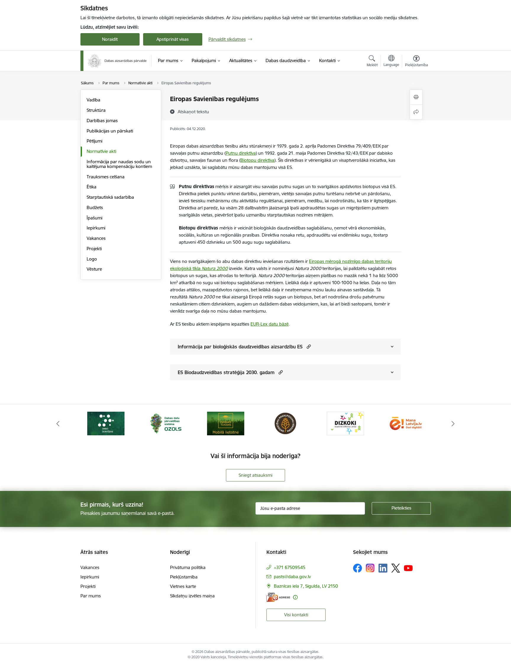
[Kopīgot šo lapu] (416, 112)
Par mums (90, 596)
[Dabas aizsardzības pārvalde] (117, 60)
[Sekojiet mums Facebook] (357, 568)
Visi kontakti (296, 614)
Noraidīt (110, 39)
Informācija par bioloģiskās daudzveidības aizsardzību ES (240, 347)
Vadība (93, 100)
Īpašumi (94, 218)
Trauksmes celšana (105, 177)
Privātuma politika (188, 567)
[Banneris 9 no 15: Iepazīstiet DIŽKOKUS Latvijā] (345, 423)
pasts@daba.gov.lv (292, 576)
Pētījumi (94, 141)
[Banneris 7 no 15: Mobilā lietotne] (225, 423)
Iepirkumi (96, 228)
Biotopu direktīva (257, 160)
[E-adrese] (278, 597)
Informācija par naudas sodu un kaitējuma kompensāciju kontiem (119, 164)
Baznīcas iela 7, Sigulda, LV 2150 (306, 586)
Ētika (91, 187)
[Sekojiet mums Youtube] (408, 567)
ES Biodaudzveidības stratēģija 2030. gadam (226, 372)
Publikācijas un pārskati (110, 131)
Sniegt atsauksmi (255, 475)
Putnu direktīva (241, 153)
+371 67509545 (289, 567)
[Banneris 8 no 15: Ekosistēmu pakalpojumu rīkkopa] (285, 423)
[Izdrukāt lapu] (416, 97)
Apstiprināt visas (172, 39)
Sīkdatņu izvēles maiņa (192, 596)
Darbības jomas (102, 120)
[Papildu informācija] (295, 597)
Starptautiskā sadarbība (110, 197)
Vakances (96, 238)
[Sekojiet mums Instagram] (370, 568)
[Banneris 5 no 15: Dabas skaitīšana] (105, 423)
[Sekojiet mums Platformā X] (395, 568)
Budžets (95, 207)
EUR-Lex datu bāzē (269, 324)
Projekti (94, 248)
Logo (92, 259)
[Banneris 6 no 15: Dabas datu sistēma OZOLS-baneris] (165, 423)
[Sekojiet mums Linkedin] (383, 568)
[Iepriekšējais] (58, 423)
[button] (308, 346)
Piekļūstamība (184, 577)
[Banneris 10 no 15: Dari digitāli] (405, 423)
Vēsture (94, 269)
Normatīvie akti (101, 151)
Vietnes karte (183, 586)
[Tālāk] (453, 423)
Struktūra (96, 110)
